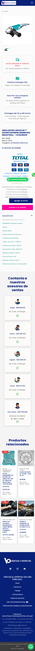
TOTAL (10, 141)
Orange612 (20, 649)
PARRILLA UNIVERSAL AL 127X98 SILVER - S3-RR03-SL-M (25, 524)
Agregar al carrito (21, 201)
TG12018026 (21, 220)
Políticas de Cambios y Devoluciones (17, 606)
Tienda (17, 591)
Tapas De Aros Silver (24, 469)
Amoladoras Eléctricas (19, 143)
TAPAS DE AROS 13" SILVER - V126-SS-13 (26, 473)
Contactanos (17, 594)
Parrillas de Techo (26, 519)
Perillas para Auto (9, 519)
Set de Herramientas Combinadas (7, 470)
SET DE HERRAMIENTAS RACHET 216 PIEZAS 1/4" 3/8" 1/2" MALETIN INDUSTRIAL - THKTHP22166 (8, 479)
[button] (31, 647)
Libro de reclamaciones (16, 602)
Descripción (7, 216)
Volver (6, 11)
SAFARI (27, 484)
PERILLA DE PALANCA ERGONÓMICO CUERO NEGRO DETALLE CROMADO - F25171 (7, 527)
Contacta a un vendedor (17, 207)
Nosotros (17, 587)
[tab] (17, 215)
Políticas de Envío (17, 598)
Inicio (17, 583)
